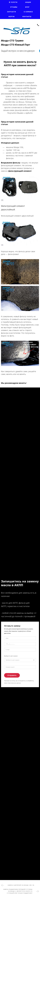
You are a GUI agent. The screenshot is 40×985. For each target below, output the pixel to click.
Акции (28, 2)
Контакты (26, 16)
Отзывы (13, 7)
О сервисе (28, 12)
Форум (11, 16)
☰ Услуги (13, 2)
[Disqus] (20, 927)
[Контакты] (38, 25)
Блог (27, 7)
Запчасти (11, 12)
